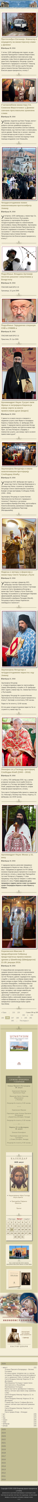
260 (12, 1021)
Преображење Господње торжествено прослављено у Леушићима (18, 1384)
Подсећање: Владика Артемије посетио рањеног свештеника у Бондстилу (17, 277)
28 (30, 1233)
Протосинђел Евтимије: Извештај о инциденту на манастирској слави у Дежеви (19, 42)
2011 (3, 1476)
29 (15, 1237)
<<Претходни (11, 1219)
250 (30, 1018)
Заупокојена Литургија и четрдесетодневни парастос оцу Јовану (17, 672)
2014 (3, 1466)
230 (23, 1015)
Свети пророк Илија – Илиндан (16, 1412)
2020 (3, 1446)
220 (18, 1012)
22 (8, 1233)
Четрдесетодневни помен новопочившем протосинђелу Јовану (16, 205)
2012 (3, 1473)
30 (19, 1237)
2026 (3, 1364)
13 (26, 1226)
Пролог (18, 1208)
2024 (3, 1433)
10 (15, 1226)
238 (17, 1018)
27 (26, 1233)
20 (26, 1230)
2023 (3, 1436)
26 (22, 1233)
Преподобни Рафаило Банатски (19, 1202)
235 (2, 1018)
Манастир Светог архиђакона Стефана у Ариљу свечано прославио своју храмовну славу (20, 1391)
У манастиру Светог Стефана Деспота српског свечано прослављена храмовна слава (19, 1404)
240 (25, 1018)
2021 (3, 1443)
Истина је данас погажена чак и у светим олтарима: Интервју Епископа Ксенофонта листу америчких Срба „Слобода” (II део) (20, 1375)
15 (8, 1230)
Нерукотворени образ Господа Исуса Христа (19, 1196)
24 (15, 1233)
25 (19, 1233)
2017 (3, 1456)
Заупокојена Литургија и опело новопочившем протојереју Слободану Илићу (16, 471)
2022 (3, 1439)
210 (13, 1012)
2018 (3, 1453)
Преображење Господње (14, 1387)
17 (15, 1230)
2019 (3, 1449)
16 (12, 1230)
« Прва (3, 1012)
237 (12, 1018)
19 (22, 1230)
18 (19, 1230)
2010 (3, 1479)
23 (12, 1233)
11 (19, 1226)
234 (32, 1015)
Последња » (24, 1021)
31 (22, 1237)
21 (30, 1230)
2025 (3, 1429)
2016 (3, 1459)
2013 (3, 1469)
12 (22, 1226)
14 (30, 1226)
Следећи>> (27, 1219)
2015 (3, 1463)
